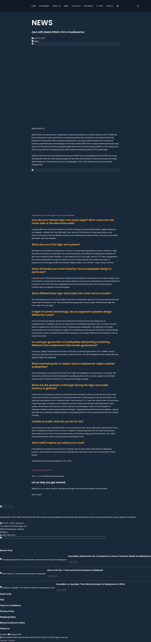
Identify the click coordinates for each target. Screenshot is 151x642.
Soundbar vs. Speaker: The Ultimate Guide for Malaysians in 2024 (90, 584)
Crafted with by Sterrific (7, 640)
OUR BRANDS (44, 6)
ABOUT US (57, 6)
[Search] (138, 6)
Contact (110, 6)
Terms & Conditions (10, 605)
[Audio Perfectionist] (16, 6)
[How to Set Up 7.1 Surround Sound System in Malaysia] (23, 573)
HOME (33, 6)
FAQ (2, 599)
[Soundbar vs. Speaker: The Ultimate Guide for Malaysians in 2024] (27, 587)
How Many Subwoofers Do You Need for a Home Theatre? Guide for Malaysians (109, 556)
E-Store (99, 6)
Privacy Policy (7, 611)
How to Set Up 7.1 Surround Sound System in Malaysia (75, 570)
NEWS (66, 6)
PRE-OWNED (88, 6)
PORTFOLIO (76, 6)
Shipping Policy (8, 617)
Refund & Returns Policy (12, 622)
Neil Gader (55, 461)
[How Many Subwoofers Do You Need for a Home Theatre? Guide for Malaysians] (33, 559)
